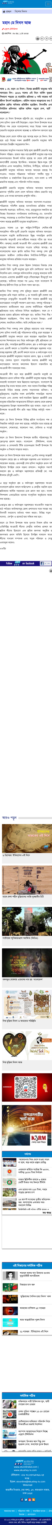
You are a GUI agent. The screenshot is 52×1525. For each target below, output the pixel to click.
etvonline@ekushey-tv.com (30, 1481)
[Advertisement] (26, 1363)
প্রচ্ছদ (8, 11)
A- (42, 38)
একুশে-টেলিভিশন (31, 1520)
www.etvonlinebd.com (25, 1466)
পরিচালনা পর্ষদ (24, 1511)
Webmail (27, 1485)
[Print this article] (38, 38)
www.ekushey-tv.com (25, 1470)
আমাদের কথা (9, 1511)
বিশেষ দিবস (21, 11)
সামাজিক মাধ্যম (39, 1511)
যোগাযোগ (31, 1514)
